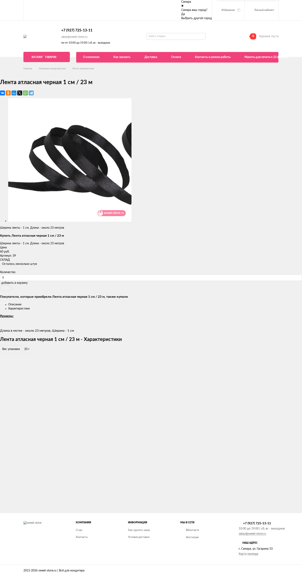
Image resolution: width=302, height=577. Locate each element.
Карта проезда (248, 554)
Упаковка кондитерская (52, 68)
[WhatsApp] (25, 92)
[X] (19, 92)
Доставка (150, 57)
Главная (27, 68)
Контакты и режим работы (213, 57)
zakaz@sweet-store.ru (74, 37)
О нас (79, 530)
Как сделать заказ (139, 530)
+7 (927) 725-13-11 (76, 30)
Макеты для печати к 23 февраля (266, 57)
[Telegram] (31, 92)
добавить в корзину (14, 283)
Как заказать (121, 57)
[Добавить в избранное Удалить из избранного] (6, 288)
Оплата (176, 57)
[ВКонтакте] (2, 92)
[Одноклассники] (8, 92)
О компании (91, 57)
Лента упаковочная (83, 68)
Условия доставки (138, 537)
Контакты (82, 537)
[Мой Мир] (14, 92)
